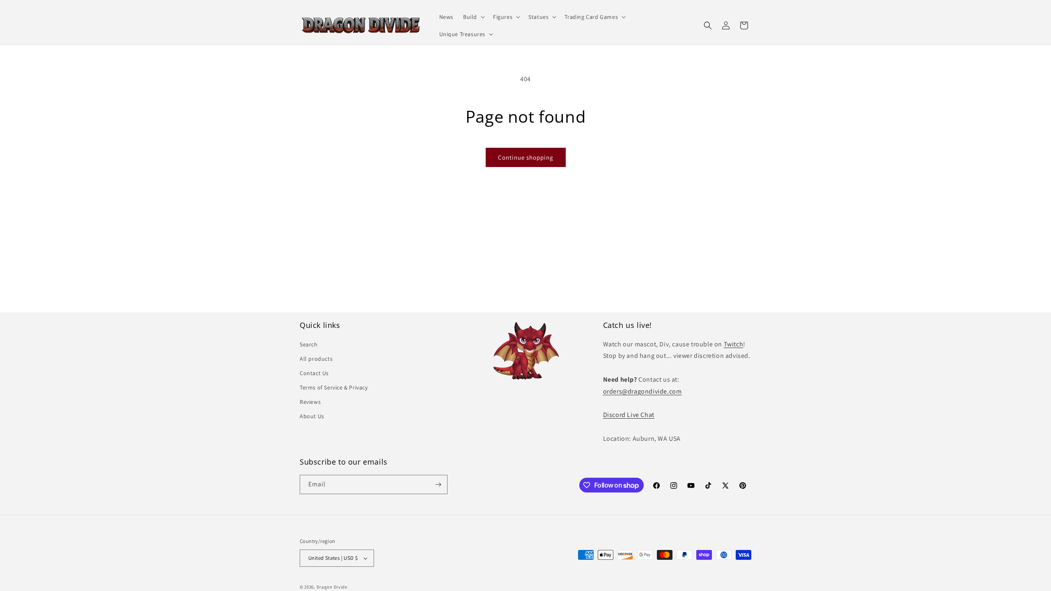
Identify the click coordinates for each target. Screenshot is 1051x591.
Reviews (310, 401)
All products (316, 358)
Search (309, 344)
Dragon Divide (332, 587)
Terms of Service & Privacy (334, 387)
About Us (312, 416)
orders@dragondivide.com (642, 391)
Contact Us (314, 373)
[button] (473, 16)
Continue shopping (525, 157)
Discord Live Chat (628, 414)
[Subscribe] (438, 484)
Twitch (734, 344)
